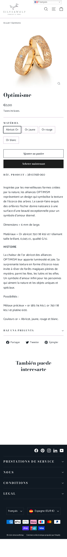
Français (42, 2)
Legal (9, 494)
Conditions (15, 483)
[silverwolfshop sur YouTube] (62, 450)
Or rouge (47, 129)
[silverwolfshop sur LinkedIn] (55, 450)
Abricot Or (12, 129)
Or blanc (11, 140)
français (13, 511)
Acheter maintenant (33, 164)
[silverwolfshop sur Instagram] (49, 450)
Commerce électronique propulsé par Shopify (43, 535)
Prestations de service (28, 461)
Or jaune (30, 129)
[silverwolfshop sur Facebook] (36, 450)
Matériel (11, 123)
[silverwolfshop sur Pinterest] (42, 450)
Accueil (6, 23)
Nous (8, 472)
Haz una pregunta (18, 330)
